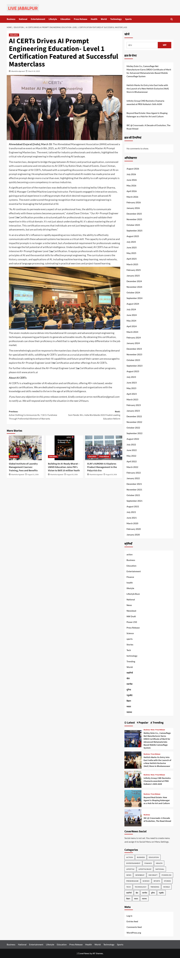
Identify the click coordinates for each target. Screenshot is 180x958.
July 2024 (131, 309)
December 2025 (134, 213)
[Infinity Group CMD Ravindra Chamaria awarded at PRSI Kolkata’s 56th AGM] (133, 779)
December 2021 (134, 484)
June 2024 (132, 315)
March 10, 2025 (34, 71)
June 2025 (132, 247)
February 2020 (134, 529)
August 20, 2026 (72, 474)
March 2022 (132, 467)
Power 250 (132, 622)
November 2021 (134, 489)
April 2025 (132, 258)
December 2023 (134, 349)
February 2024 (134, 337)
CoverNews (83, 953)
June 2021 (132, 517)
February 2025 (134, 270)
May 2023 (131, 388)
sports (130, 639)
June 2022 (132, 450)
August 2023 (133, 371)
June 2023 (132, 382)
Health (94, 19)
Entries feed (132, 921)
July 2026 (131, 174)
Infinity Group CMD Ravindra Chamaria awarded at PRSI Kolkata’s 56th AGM (145, 102)
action (130, 554)
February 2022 (134, 472)
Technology (116, 19)
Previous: (33, 415)
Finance (130, 577)
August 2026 (133, 168)
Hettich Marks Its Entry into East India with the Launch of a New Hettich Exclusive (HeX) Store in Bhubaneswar (148, 88)
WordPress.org (134, 932)
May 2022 (131, 456)
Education (65, 19)
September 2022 (134, 433)
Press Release (80, 19)
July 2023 (131, 377)
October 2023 (133, 360)
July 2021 (131, 512)
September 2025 (134, 230)
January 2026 (133, 208)
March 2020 (132, 523)
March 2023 (132, 399)
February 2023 (134, 405)
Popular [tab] (143, 723)
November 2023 (134, 354)
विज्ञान (129, 701)
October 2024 (133, 292)
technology (132, 656)
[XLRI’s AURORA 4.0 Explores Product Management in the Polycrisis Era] (103, 448)
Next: (94, 415)
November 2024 (134, 287)
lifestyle (130, 588)
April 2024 (132, 326)
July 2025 (131, 242)
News (129, 605)
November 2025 (134, 219)
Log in (129, 916)
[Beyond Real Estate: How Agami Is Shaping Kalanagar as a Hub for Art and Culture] (133, 798)
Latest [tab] (130, 723)
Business (11, 19)
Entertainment (38, 19)
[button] (171, 19)
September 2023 (134, 365)
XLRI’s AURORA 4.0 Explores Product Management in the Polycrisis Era (102, 467)
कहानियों (130, 672)
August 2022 (133, 439)
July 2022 (131, 444)
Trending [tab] (158, 723)
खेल (128, 678)
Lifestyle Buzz (133, 594)
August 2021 (133, 506)
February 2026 (134, 202)
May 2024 (131, 320)
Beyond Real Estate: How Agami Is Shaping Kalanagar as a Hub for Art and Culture (147, 115)
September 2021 (134, 501)
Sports (128, 19)
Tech (129, 650)
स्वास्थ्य (129, 712)
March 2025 (132, 264)
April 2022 (132, 461)
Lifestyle (53, 19)
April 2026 (132, 191)
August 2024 (133, 303)
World (104, 19)
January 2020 (133, 534)
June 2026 (132, 180)
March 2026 (132, 197)
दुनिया (129, 689)
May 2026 (131, 185)
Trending (131, 661)
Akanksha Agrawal (18, 71)
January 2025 (133, 275)
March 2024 (132, 332)
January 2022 (133, 478)
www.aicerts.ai (30, 372)
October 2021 (133, 495)
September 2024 (134, 298)
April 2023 (132, 394)
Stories (130, 644)
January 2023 (133, 410)
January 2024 (133, 343)
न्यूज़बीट (130, 695)
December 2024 (134, 281)
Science (130, 633)
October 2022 (133, 427)
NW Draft (131, 616)
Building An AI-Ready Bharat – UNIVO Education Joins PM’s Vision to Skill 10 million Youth (64, 467)
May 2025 (131, 253)
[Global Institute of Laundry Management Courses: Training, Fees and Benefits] (25, 448)
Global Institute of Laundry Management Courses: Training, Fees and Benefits (23, 467)
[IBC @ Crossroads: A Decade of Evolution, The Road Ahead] (133, 817)
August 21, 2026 (33, 474)
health (130, 582)
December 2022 (134, 416)
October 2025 (133, 225)
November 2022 (134, 422)
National (23, 19)
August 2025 (133, 236)
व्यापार (129, 706)
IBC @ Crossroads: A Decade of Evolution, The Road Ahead (148, 127)
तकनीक (129, 684)
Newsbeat (131, 610)
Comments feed (134, 927)
